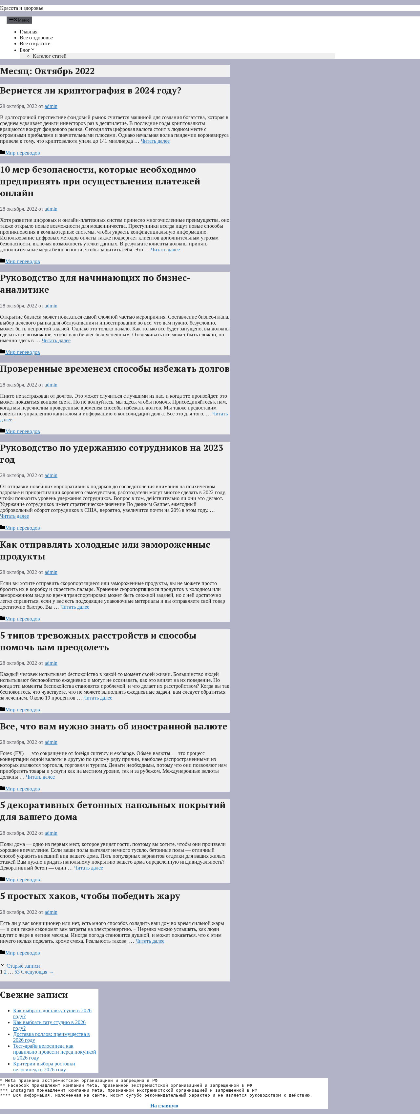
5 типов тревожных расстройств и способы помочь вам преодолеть (98, 641)
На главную (164, 1105)
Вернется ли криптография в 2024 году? (90, 90)
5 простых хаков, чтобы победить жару (90, 896)
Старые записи (23, 966)
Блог (25, 50)
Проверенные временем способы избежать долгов (115, 368)
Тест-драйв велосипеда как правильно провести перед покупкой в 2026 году (54, 1052)
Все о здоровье (36, 37)
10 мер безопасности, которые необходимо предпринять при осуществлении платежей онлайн (100, 181)
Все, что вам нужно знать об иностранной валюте (113, 726)
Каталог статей (50, 56)
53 (17, 972)
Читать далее (155, 141)
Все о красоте (35, 43)
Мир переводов (22, 153)
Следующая (37, 972)
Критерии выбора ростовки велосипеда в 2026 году (44, 1066)
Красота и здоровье (21, 8)
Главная (28, 31)
